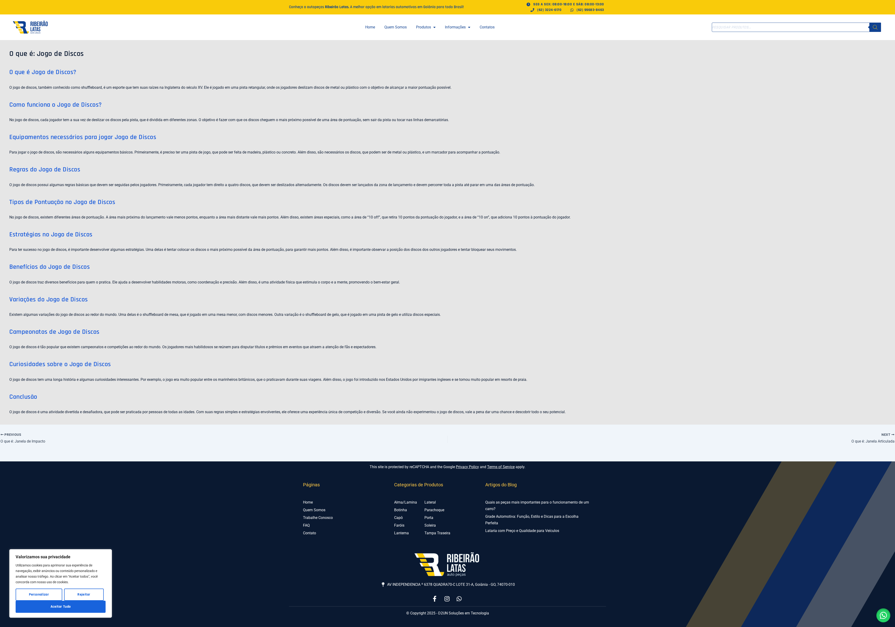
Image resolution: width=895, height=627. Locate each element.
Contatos (487, 27)
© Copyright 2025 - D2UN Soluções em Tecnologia (447, 613)
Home (370, 27)
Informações (455, 27)
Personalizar (39, 594)
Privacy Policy (467, 467)
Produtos (423, 27)
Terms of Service (501, 467)
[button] (883, 615)
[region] (60, 583)
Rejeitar (83, 594)
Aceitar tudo (61, 606)
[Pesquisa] (875, 27)
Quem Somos (395, 27)
